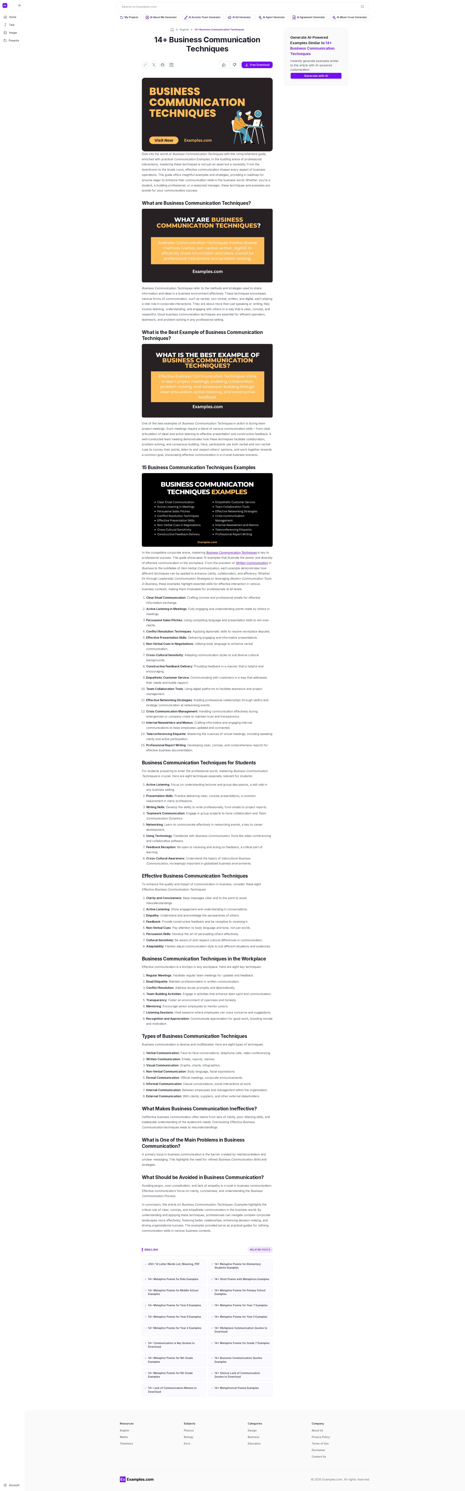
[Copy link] (145, 65)
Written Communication (252, 563)
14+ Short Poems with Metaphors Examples (242, 1279)
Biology (188, 1436)
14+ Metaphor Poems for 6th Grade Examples (170, 1359)
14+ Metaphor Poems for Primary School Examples (240, 1292)
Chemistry (126, 1443)
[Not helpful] (234, 65)
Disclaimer (318, 1450)
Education (254, 1443)
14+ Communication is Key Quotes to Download (171, 1344)
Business (253, 1436)
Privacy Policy (321, 1436)
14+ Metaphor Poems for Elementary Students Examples (238, 1265)
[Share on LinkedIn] (171, 65)
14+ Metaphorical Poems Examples (237, 1387)
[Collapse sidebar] (19, 5)
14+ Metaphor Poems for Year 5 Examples (241, 1316)
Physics (189, 1430)
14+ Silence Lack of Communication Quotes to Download (237, 1374)
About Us (317, 1430)
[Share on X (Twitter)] (154, 65)
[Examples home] (137, 1479)
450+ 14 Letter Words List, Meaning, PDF (174, 1264)
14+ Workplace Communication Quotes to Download (241, 1329)
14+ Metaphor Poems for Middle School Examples (173, 1292)
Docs (187, 1443)
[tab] (129, 17)
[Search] (362, 6)
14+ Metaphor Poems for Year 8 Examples (174, 1305)
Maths (124, 1436)
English (184, 29)
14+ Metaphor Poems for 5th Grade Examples (170, 1374)
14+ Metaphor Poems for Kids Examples (173, 1279)
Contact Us (319, 1456)
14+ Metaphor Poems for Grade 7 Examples (242, 1343)
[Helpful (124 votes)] (224, 65)
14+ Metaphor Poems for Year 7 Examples (241, 1305)
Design (252, 1430)
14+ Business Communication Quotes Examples (238, 1359)
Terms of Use (320, 1443)
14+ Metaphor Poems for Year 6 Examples (174, 1316)
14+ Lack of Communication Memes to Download (172, 1389)
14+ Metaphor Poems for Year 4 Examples (174, 1327)
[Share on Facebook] (162, 65)
